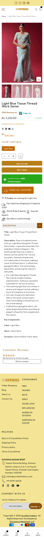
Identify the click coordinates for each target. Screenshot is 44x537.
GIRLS (25, 401)
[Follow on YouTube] (28, 2)
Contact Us (7, 401)
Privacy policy (8, 449)
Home (4, 18)
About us (6, 396)
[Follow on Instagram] (20, 2)
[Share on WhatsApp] (13, 131)
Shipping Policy (9, 445)
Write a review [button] (22, 363)
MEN (24, 388)
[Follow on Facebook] (16, 2)
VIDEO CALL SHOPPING (20, 192)
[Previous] (5, 54)
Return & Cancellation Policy (15, 440)
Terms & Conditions (11, 453)
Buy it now (22, 172)
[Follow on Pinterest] (24, 2)
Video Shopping (9, 387)
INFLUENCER (28, 410)
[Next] (38, 54)
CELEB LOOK (28, 406)
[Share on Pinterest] (6, 131)
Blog (4, 392)
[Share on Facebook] (3, 131)
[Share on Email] (9, 131)
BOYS (24, 397)
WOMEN (26, 392)
